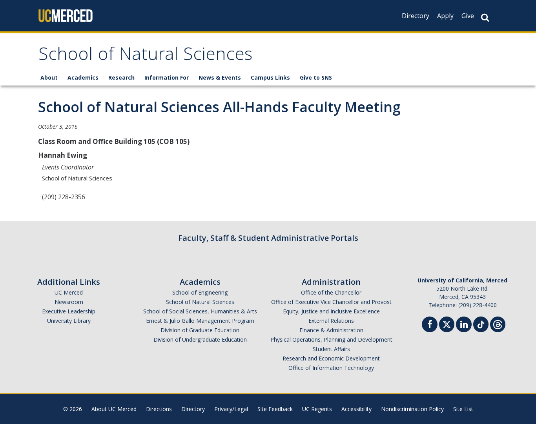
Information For (166, 77)
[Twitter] (446, 323)
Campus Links (270, 77)
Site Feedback (275, 409)
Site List (463, 409)
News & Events (220, 77)
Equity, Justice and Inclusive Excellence (331, 311)
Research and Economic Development (331, 358)
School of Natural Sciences (145, 56)
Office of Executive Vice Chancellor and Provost (331, 302)
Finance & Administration (331, 330)
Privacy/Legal (231, 409)
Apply (445, 15)
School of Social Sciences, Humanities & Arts (200, 311)
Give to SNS (316, 77)
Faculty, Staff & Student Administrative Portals (268, 238)
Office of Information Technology (331, 367)
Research (121, 77)
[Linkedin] (464, 325)
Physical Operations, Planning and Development (331, 339)
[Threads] (497, 323)
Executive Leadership (68, 311)
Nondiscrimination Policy (412, 409)
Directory (415, 15)
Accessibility (356, 409)
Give (467, 15)
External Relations (331, 320)
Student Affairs (331, 349)
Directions (159, 409)
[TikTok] (480, 323)
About (49, 77)
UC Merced (69, 292)
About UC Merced (114, 409)
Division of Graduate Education (199, 330)
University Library (69, 320)
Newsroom (69, 302)
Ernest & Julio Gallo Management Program (200, 320)
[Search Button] (485, 17)
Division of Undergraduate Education (200, 339)
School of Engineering (200, 292)
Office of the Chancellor (331, 292)
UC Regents (317, 409)
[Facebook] (430, 325)
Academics (82, 77)
